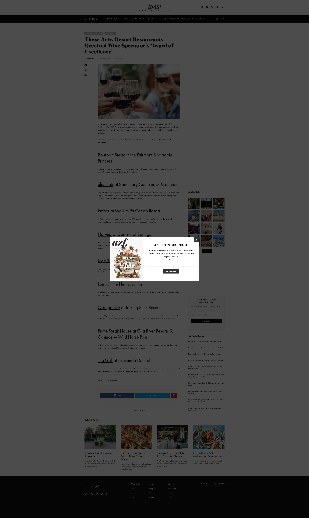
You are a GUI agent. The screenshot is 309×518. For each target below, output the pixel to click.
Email (172, 260)
